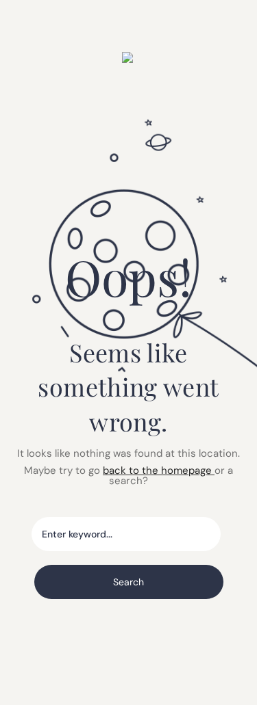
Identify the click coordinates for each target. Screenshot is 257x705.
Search (128, 582)
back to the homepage (159, 470)
